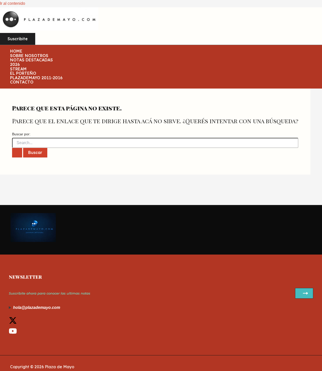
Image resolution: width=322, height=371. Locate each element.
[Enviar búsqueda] (17, 152)
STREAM (18, 69)
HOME (16, 51)
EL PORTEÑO (23, 73)
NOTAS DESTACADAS (31, 60)
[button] (17, 39)
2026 (15, 64)
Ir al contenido (12, 3)
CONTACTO (21, 82)
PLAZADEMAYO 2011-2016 (36, 78)
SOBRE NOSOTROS (29, 56)
